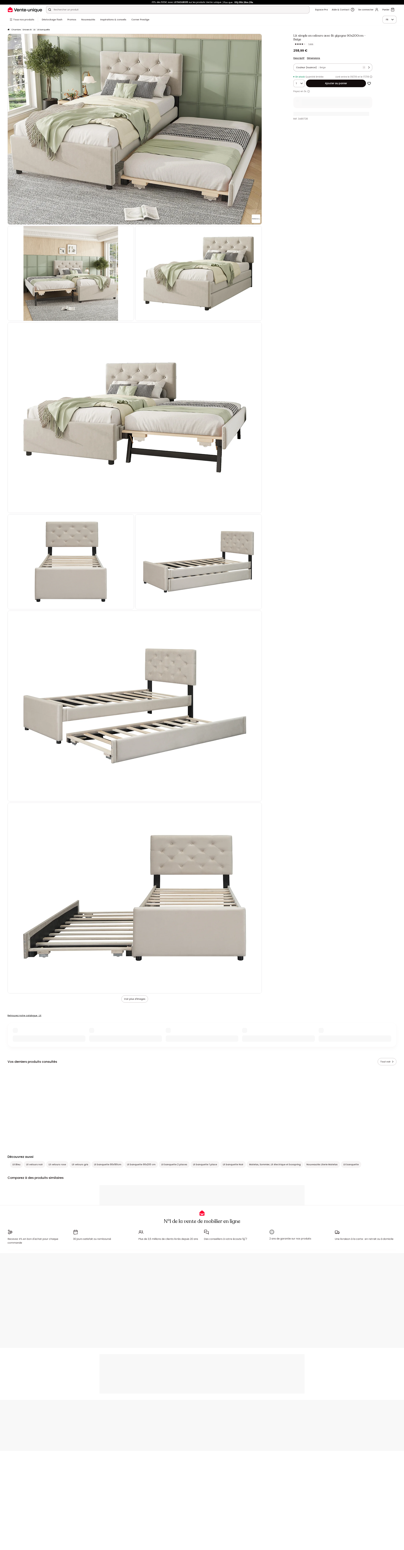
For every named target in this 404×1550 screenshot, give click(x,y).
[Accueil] (8, 29)
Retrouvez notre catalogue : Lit (24, 1015)
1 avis (310, 44)
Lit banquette (43, 29)
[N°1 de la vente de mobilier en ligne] (25, 9)
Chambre (16, 29)
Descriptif (298, 58)
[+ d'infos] (308, 91)
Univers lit (27, 29)
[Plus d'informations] (371, 76)
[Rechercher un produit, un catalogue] (49, 9)
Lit (34, 29)
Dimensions (313, 58)
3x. (305, 91)
